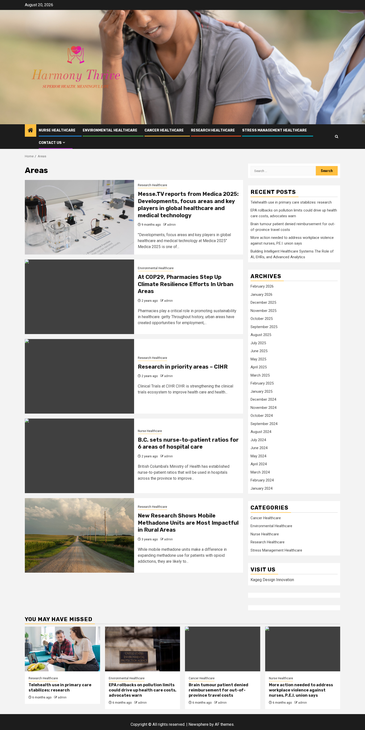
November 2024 (263, 407)
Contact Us (50, 143)
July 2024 (258, 440)
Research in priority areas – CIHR (183, 366)
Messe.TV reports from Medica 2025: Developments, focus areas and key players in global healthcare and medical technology (188, 205)
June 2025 (259, 351)
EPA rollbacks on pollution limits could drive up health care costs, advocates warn (142, 690)
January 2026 (261, 294)
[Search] (336, 136)
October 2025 (262, 318)
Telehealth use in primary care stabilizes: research (291, 202)
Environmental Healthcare (110, 130)
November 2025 (263, 310)
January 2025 (261, 391)
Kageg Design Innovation (272, 579)
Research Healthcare (213, 130)
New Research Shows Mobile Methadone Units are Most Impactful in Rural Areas (188, 522)
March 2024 (260, 472)
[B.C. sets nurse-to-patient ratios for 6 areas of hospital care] (79, 456)
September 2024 (264, 424)
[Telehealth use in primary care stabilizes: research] (62, 649)
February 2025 (262, 383)
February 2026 (262, 286)
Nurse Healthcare (57, 130)
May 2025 (258, 359)
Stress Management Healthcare (274, 130)
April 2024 (259, 464)
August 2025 (261, 335)
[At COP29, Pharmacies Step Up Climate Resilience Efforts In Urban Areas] (79, 296)
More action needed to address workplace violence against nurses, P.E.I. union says (301, 690)
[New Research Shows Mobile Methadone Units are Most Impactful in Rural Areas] (79, 535)
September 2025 (264, 327)
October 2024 (262, 415)
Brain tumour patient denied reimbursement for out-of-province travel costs (218, 690)
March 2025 (260, 375)
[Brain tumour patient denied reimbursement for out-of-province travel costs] (222, 649)
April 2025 (259, 367)
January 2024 (261, 488)
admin (171, 224)
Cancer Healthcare (164, 130)
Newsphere (198, 724)
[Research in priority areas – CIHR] (79, 376)
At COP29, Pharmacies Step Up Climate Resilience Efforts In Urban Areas (185, 284)
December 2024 (263, 399)
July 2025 (258, 343)
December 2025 (263, 302)
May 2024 (258, 456)
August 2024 (261, 431)
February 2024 (262, 480)
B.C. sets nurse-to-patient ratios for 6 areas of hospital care (188, 443)
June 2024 (259, 448)
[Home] (30, 130)
